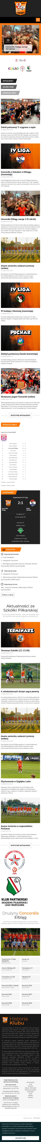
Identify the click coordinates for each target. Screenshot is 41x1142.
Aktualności (30, 1082)
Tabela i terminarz (30, 1088)
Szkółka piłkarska (30, 1090)
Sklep (30, 1093)
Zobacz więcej (7, 595)
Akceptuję (20, 1138)
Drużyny (30, 1086)
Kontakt (30, 1097)
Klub (30, 1084)
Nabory (30, 1095)
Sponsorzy (30, 1092)
